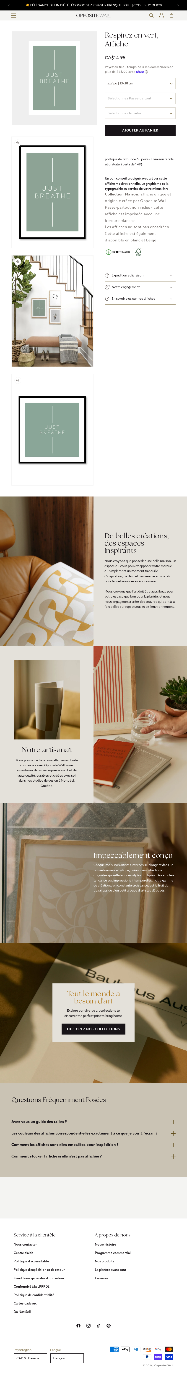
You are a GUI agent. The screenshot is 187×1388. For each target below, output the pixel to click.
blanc (135, 240)
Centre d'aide (23, 1252)
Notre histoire (105, 1244)
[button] (14, 15)
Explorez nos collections (93, 1029)
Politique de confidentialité (34, 1295)
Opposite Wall (163, 1366)
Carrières (101, 1278)
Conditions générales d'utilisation (39, 1278)
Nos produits (104, 1261)
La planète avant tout (110, 1269)
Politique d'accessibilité (31, 1261)
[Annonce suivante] (178, 5)
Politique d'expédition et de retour (39, 1269)
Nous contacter (25, 1244)
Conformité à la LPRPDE (31, 1286)
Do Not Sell (22, 1311)
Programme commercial (113, 1252)
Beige (151, 240)
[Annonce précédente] (9, 5)
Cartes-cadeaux (25, 1303)
